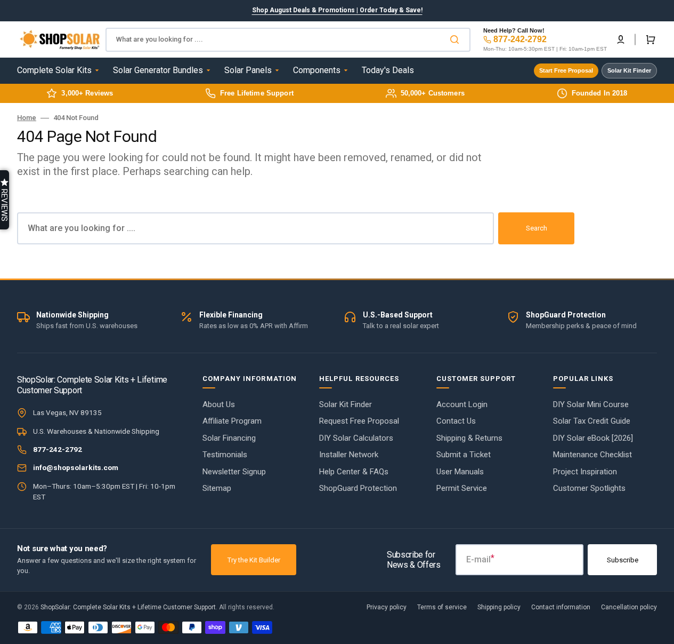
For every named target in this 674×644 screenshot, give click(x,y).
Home (26, 118)
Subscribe (622, 560)
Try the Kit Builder (254, 560)
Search (536, 228)
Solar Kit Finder (629, 70)
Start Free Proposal (566, 70)
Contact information (560, 607)
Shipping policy (499, 607)
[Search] (456, 39)
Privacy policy (387, 607)
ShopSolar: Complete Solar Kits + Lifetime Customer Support (128, 607)
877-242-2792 (520, 39)
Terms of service (442, 607)
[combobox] (287, 40)
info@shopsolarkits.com (75, 467)
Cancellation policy (629, 607)
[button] (620, 39)
